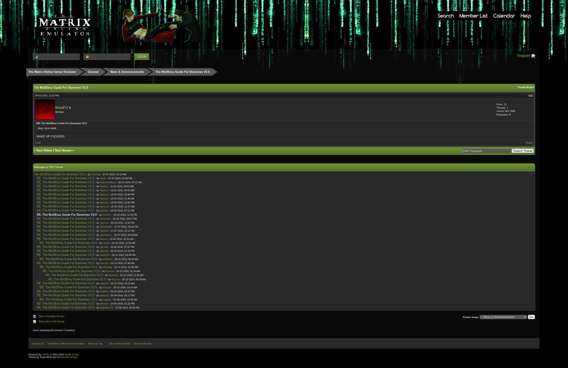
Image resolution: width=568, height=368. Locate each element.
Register (524, 56)
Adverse (104, 206)
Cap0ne (104, 291)
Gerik (103, 178)
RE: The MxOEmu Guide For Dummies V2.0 (65, 178)
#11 (531, 95)
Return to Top (95, 343)
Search (446, 16)
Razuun (104, 263)
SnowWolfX (106, 226)
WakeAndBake (108, 182)
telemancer (106, 235)
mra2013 (104, 255)
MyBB (45, 354)
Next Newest (63, 150)
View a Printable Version (51, 316)
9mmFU (61, 107)
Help (526, 16)
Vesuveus (105, 218)
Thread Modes (525, 87)
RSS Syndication (143, 343)
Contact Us (38, 343)
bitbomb (104, 194)
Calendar (504, 16)
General (93, 72)
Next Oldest (44, 150)
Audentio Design (68, 357)
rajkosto (104, 222)
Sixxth (106, 243)
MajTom (104, 190)
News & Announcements (127, 72)
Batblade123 (106, 307)
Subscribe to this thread (51, 321)
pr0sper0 (107, 259)
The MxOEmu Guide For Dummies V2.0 (59, 174)
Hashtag (95, 174)
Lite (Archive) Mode (119, 343)
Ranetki (104, 186)
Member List (474, 16)
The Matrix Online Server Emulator (52, 72)
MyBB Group (72, 354)
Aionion (103, 239)
